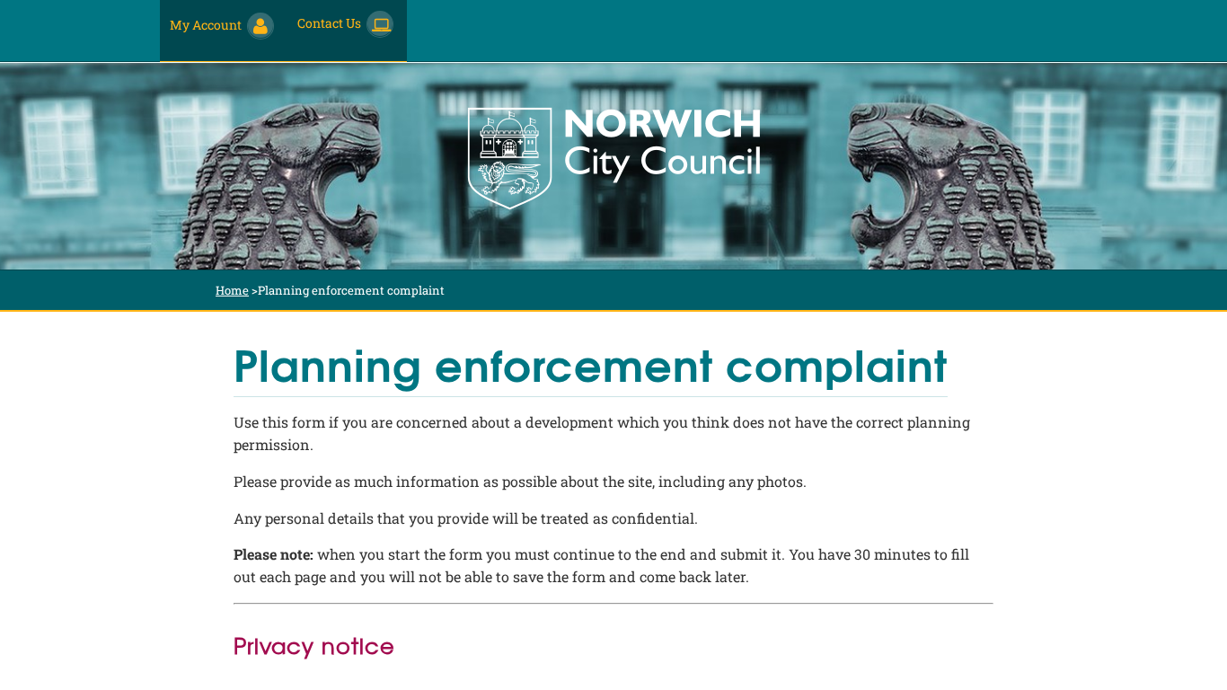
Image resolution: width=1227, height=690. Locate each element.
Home (232, 290)
